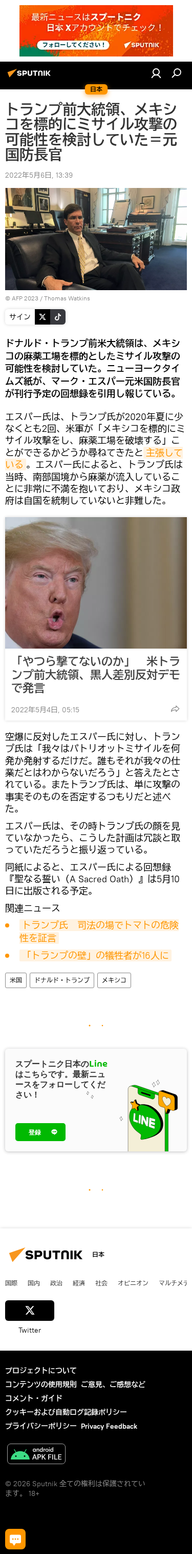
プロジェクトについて (41, 1370)
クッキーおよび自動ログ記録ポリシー (66, 1412)
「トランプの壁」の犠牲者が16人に (95, 955)
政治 (56, 1282)
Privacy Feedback (109, 1426)
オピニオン (133, 1282)
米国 (16, 980)
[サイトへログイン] (156, 73)
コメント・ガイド (33, 1398)
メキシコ (114, 980)
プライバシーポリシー (41, 1426)
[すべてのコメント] (15, 1539)
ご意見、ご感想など (113, 1384)
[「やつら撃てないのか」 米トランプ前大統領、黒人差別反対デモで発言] (96, 583)
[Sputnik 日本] (30, 77)
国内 (34, 1282)
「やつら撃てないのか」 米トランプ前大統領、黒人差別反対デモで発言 (95, 675)
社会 (101, 1282)
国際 (11, 1282)
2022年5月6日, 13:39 (39, 175)
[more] (175, 708)
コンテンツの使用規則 (41, 1384)
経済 (79, 1282)
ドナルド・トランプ (62, 980)
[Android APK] (36, 1455)
